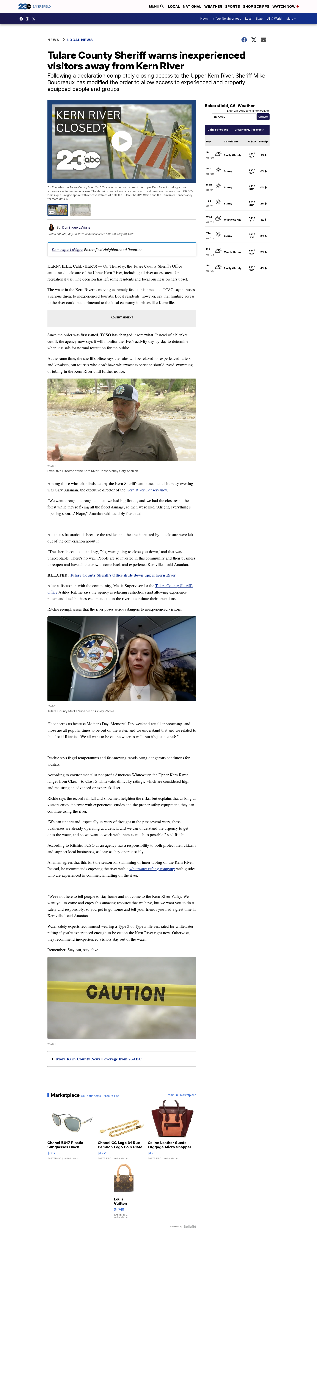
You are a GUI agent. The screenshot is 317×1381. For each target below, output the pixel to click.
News (204, 18)
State (259, 18)
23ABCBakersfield (22, 19)
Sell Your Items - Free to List (100, 1095)
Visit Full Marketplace (182, 1095)
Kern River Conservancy (146, 490)
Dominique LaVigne (76, 227)
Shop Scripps (256, 6)
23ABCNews (28, 19)
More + (291, 18)
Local (174, 6)
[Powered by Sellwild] (190, 1226)
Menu (154, 6)
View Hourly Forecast (248, 129)
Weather (213, 6)
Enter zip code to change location (248, 110)
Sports (232, 6)
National (192, 6)
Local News (80, 40)
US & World (274, 18)
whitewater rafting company (152, 868)
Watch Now (284, 6)
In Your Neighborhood (226, 18)
